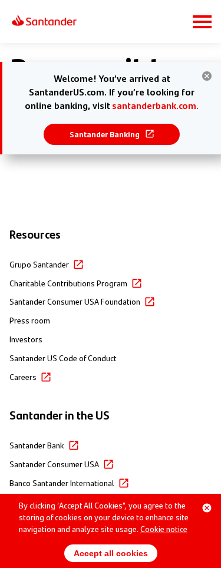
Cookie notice (163, 528)
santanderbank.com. (155, 105)
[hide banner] (207, 76)
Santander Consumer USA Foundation (74, 301)
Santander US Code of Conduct (63, 358)
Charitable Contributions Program (68, 283)
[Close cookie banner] (207, 508)
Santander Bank (36, 445)
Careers (23, 376)
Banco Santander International (61, 482)
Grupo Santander (39, 264)
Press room (29, 320)
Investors (25, 339)
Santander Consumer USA (54, 464)
